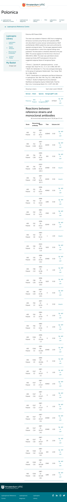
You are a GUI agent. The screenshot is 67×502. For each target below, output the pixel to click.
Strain (34, 94)
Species (41, 94)
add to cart (61, 101)
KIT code (54, 94)
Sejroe (47, 101)
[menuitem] (9, 21)
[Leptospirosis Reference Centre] (33, 7)
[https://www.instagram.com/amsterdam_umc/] (60, 495)
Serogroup (48, 94)
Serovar (28, 94)
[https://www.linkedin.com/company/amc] (56, 495)
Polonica (28, 101)
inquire (60, 168)
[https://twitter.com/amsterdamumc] (64, 495)
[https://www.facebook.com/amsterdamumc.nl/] (53, 495)
